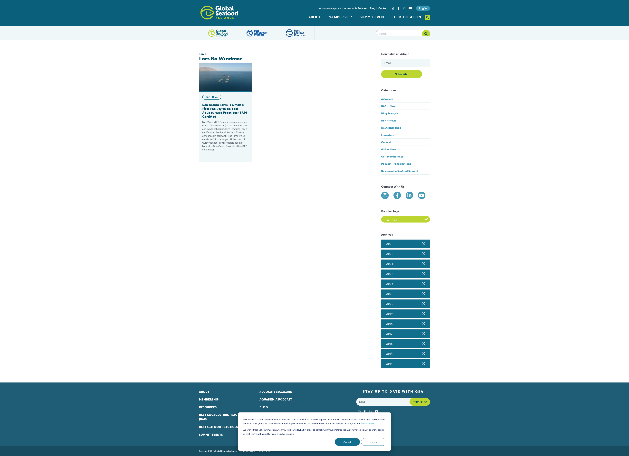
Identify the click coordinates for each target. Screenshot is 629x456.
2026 (389, 244)
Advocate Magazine (330, 8)
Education (387, 135)
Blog (372, 8)
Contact (382, 8)
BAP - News (212, 97)
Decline (374, 441)
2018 (389, 323)
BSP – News (388, 120)
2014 (389, 363)
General (386, 142)
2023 (389, 273)
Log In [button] (423, 8)
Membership (340, 17)
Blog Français (390, 113)
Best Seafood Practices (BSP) (222, 427)
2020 (389, 303)
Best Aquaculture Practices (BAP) (222, 417)
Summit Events (211, 435)
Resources (208, 407)
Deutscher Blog (391, 127)
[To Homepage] (219, 12)
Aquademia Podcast (355, 8)
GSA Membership (392, 156)
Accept (347, 441)
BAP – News (389, 106)
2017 (389, 333)
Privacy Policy (367, 423)
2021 (389, 293)
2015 (389, 353)
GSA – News (389, 149)
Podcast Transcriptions (396, 163)
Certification (407, 17)
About (314, 17)
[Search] (426, 34)
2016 (389, 343)
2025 (389, 253)
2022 (389, 283)
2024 (389, 263)
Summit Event (373, 17)
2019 (389, 313)
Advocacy (387, 99)
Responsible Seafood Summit (399, 171)
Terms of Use (264, 451)
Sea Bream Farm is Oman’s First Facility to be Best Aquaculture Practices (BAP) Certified (224, 111)
